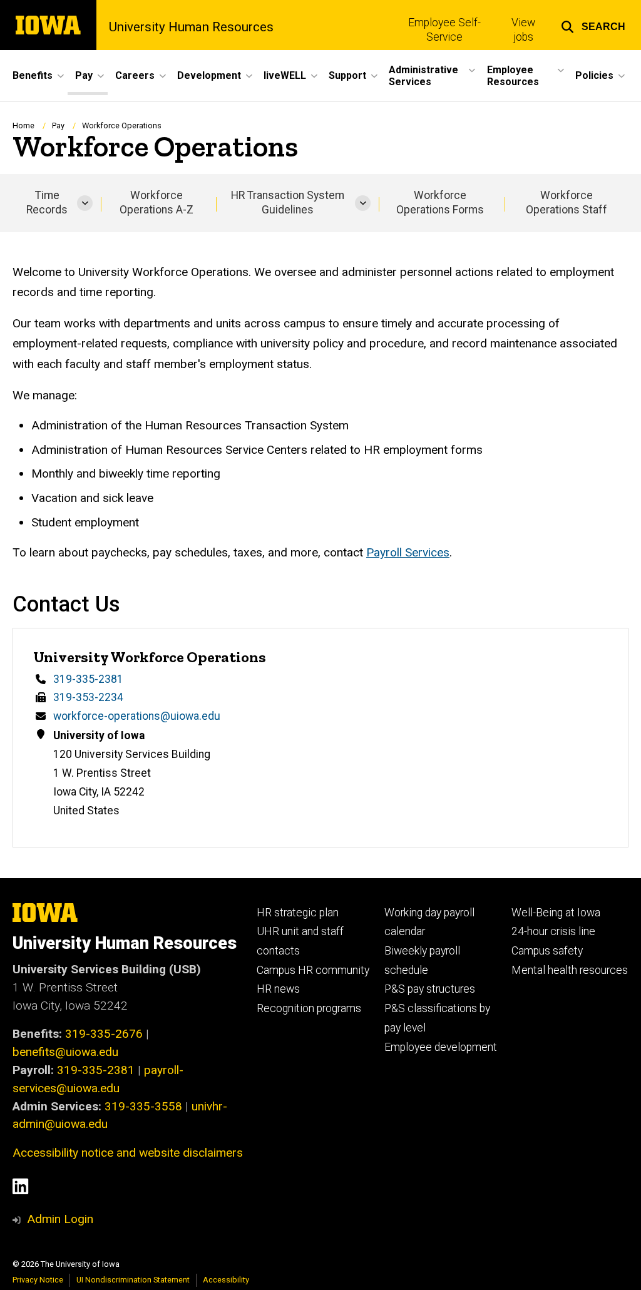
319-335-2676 (104, 1033)
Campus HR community (313, 970)
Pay (58, 125)
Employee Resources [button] (513, 76)
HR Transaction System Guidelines (287, 202)
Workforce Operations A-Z (156, 202)
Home (23, 125)
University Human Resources (191, 27)
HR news (278, 989)
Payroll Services (407, 552)
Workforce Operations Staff (566, 202)
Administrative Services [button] (423, 76)
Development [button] (209, 75)
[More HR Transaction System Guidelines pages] (363, 203)
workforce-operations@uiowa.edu (136, 716)
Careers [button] (135, 75)
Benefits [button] (33, 75)
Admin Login (60, 1219)
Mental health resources (569, 970)
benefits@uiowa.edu (65, 1052)
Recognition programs (309, 1008)
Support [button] (347, 75)
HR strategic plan (298, 912)
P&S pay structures (429, 989)
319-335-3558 (143, 1106)
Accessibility (226, 1279)
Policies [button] (594, 75)
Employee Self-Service (444, 29)
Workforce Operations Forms (440, 202)
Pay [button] (84, 75)
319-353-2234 (88, 697)
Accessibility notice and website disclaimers (128, 1152)
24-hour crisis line (553, 931)
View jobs (523, 29)
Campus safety (547, 950)
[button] (593, 25)
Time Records (47, 202)
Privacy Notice (38, 1279)
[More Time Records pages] (85, 203)
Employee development (440, 1047)
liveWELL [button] (285, 75)
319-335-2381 (88, 679)
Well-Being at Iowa (555, 912)
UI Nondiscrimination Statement (133, 1279)
